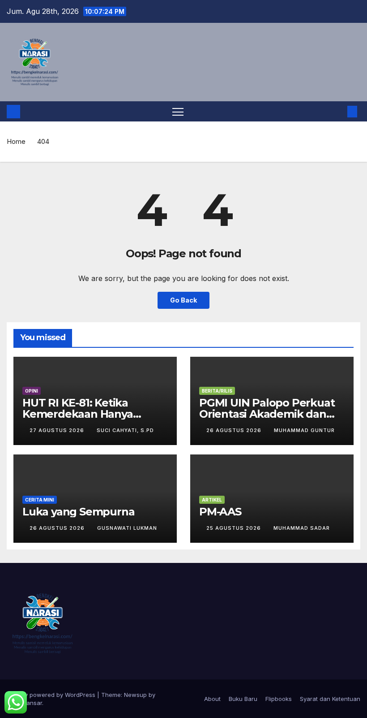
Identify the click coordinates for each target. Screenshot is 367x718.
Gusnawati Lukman (127, 528)
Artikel (212, 499)
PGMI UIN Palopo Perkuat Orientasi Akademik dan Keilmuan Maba (266, 414)
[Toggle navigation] (178, 111)
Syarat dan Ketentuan (330, 698)
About (212, 698)
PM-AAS (220, 511)
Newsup (135, 694)
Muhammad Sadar (301, 528)
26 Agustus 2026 (234, 430)
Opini (31, 391)
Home (16, 141)
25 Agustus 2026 (234, 528)
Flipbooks (278, 698)
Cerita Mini (39, 499)
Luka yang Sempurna (78, 511)
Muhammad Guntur (304, 430)
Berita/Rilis (217, 391)
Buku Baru (243, 698)
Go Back (183, 300)
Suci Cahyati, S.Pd (125, 430)
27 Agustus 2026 (58, 430)
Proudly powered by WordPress (52, 694)
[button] (338, 111)
